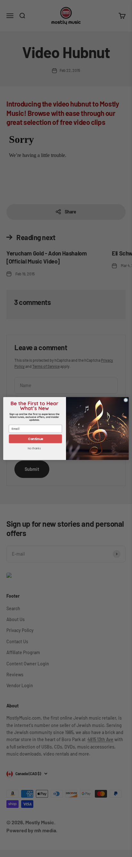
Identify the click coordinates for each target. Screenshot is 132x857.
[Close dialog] (126, 400)
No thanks (34, 448)
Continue (35, 439)
